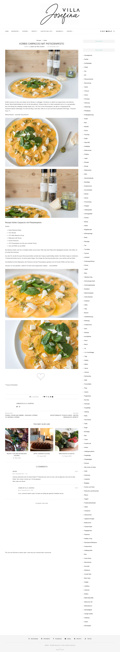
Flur (85, 71)
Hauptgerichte (88, 530)
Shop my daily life (46, 31)
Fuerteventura (88, 546)
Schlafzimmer (88, 324)
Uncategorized (88, 55)
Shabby (86, 582)
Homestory (87, 475)
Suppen (86, 499)
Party (85, 388)
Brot (85, 554)
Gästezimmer (88, 514)
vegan (86, 158)
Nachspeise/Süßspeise (90, 542)
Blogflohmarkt (88, 229)
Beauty (86, 221)
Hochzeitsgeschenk (89, 281)
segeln (86, 269)
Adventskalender (88, 178)
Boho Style (87, 578)
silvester (86, 372)
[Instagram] (100, 31)
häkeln (86, 364)
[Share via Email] (52, 396)
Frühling (86, 154)
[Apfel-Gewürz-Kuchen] (41, 439)
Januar (86, 368)
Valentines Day (88, 277)
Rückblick (87, 289)
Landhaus (87, 586)
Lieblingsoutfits (88, 550)
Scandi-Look (87, 443)
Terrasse (86, 91)
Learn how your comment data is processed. (39, 552)
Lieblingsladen (88, 209)
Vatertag (86, 412)
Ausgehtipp (87, 407)
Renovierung (87, 83)
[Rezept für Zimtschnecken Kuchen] (16, 439)
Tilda (85, 309)
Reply (76, 471)
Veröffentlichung (88, 316)
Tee (85, 245)
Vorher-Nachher (88, 297)
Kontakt (69, 31)
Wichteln (86, 332)
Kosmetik (86, 566)
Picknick (86, 463)
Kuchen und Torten (89, 487)
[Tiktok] (111, 31)
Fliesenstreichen (88, 79)
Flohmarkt (87, 404)
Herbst (86, 225)
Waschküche (87, 562)
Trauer (86, 439)
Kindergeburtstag (88, 114)
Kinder (86, 118)
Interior (25, 31)
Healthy (86, 360)
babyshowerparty (88, 293)
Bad (85, 435)
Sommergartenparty (89, 285)
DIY (85, 75)
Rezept (86, 166)
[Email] (106, 31)
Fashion (86, 217)
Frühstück (87, 534)
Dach (85, 328)
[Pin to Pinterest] (50, 396)
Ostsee (86, 265)
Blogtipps (86, 483)
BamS (86, 344)
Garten (86, 87)
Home (7, 31)
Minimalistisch (88, 606)
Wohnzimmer (87, 150)
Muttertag (86, 320)
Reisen (86, 495)
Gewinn (86, 392)
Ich (85, 348)
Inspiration (14, 31)
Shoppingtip (87, 455)
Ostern (86, 95)
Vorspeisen (87, 510)
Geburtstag (87, 106)
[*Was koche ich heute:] (66, 439)
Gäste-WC (87, 142)
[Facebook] (104, 31)
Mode (85, 415)
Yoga (85, 356)
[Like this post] (44, 396)
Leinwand (86, 257)
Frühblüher (87, 146)
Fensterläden (87, 384)
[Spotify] (109, 31)
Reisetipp (86, 241)
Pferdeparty (87, 110)
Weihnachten (87, 170)
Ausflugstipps (88, 63)
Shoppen (86, 206)
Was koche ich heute (90, 467)
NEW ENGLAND (88, 598)
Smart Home (87, 558)
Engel (85, 427)
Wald (85, 380)
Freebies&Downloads (90, 503)
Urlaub (86, 67)
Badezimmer (87, 522)
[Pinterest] (103, 31)
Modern (86, 594)
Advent (86, 198)
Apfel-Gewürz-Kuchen (42, 453)
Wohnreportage (88, 233)
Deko (85, 174)
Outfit (85, 471)
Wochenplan (87, 625)
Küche (86, 130)
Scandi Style (87, 574)
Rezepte (34, 31)
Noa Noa (86, 400)
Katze (85, 340)
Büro (85, 122)
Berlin (85, 237)
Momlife (86, 126)
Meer (85, 273)
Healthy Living (88, 538)
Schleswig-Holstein (89, 261)
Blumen (86, 312)
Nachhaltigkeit (88, 610)
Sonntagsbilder (88, 213)
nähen (86, 305)
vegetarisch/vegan (89, 518)
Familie (86, 59)
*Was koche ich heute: (67, 453)
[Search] (114, 31)
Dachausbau (87, 376)
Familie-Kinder (88, 526)
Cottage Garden (88, 613)
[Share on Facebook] (46, 396)
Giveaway (87, 99)
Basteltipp (87, 182)
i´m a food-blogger (89, 352)
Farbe (85, 423)
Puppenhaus (87, 396)
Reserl (15, 471)
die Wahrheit (87, 336)
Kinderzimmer (88, 186)
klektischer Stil (88, 602)
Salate (86, 507)
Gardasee (87, 301)
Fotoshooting (87, 202)
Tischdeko (87, 249)
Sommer (86, 253)
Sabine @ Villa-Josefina (37, 46)
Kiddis (86, 138)
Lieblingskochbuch (89, 451)
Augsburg (86, 617)
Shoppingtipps (88, 459)
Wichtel (86, 194)
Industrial (86, 590)
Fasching (86, 134)
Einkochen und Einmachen (91, 491)
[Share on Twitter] (48, 397)
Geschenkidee (88, 190)
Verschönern (87, 419)
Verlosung (87, 103)
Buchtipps (87, 431)
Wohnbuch (59, 31)
